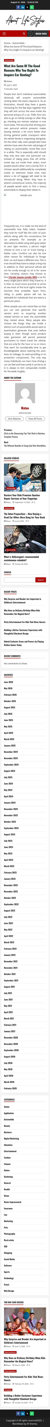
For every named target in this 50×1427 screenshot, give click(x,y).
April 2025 (8, 732)
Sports (7, 1271)
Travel (6, 1284)
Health (7, 1189)
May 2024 (8, 790)
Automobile (9, 60)
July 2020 (8, 1063)
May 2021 (8, 1005)
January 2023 (9, 878)
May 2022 (8, 929)
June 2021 (8, 999)
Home (6, 1195)
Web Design (9, 1290)
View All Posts (35, 418)
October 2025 (10, 701)
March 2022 (9, 942)
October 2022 (10, 897)
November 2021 (10, 967)
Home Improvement (12, 1202)
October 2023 (10, 821)
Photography (9, 1233)
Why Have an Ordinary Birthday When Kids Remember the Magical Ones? (22, 612)
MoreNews (17, 1423)
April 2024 (8, 796)
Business (8, 1132)
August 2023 (9, 834)
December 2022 (11, 885)
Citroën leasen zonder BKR (23, 277)
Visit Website (14, 418)
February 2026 (10, 694)
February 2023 (10, 872)
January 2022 (9, 955)
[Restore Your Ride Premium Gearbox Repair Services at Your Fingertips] (25, 478)
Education (8, 1144)
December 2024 (11, 751)
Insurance (8, 1208)
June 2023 (8, 847)
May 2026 (8, 688)
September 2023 (11, 828)
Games (7, 1170)
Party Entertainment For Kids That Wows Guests (24, 622)
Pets (6, 1227)
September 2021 (11, 980)
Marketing (8, 1221)
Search (7, 572)
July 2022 (8, 917)
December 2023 (11, 809)
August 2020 (9, 1056)
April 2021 (8, 1012)
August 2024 (9, 770)
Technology (9, 1278)
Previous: (24, 433)
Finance (7, 1164)
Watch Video (41, 33)
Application (9, 1113)
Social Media (9, 1259)
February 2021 (10, 1024)
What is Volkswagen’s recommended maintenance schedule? (21, 558)
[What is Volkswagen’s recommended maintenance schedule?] (25, 539)
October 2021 (10, 974)
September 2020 (11, 1050)
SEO (5, 1246)
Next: (25, 444)
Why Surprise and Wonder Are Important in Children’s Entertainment (22, 600)
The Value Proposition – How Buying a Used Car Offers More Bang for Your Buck (24, 515)
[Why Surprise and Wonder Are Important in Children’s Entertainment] (25, 1321)
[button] (4, 33)
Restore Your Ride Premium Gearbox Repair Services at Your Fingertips (22, 496)
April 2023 (8, 859)
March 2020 (9, 1082)
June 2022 (8, 923)
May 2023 (8, 853)
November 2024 (11, 758)
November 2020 (11, 1044)
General (7, 1182)
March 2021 (9, 1018)
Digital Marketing (11, 1138)
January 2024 (9, 802)
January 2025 (9, 745)
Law (5, 1214)
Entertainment (10, 1151)
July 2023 (8, 840)
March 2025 (9, 739)
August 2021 (9, 986)
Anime (6, 1106)
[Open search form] (24, 33)
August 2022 (9, 910)
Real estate (9, 1240)
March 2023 (9, 866)
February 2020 (10, 1088)
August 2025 (9, 707)
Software (8, 1265)
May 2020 (8, 1069)
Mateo (9, 81)
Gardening (8, 1176)
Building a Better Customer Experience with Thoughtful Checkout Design (23, 631)
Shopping (8, 1252)
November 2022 (11, 891)
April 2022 (8, 936)
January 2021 (9, 1031)
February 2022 (10, 948)
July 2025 (8, 713)
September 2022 (11, 904)
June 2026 (8, 682)
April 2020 (8, 1075)
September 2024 (11, 764)
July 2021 (8, 993)
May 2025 (8, 726)
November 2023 (11, 815)
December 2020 (11, 1037)
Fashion (7, 1157)
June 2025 (8, 720)
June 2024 (8, 783)
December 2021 (10, 961)
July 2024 (8, 777)
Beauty (7, 1125)
